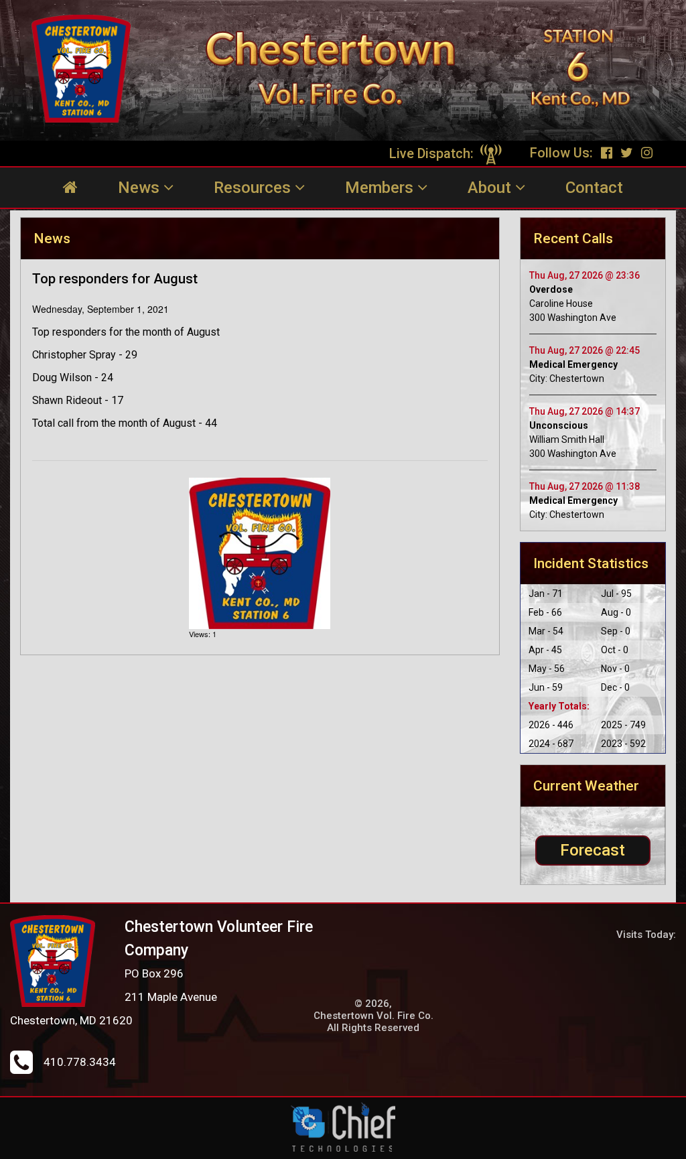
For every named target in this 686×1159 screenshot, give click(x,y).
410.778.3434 (80, 1062)
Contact (594, 187)
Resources (254, 187)
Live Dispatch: (433, 153)
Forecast (592, 850)
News (140, 187)
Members (381, 187)
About (491, 187)
